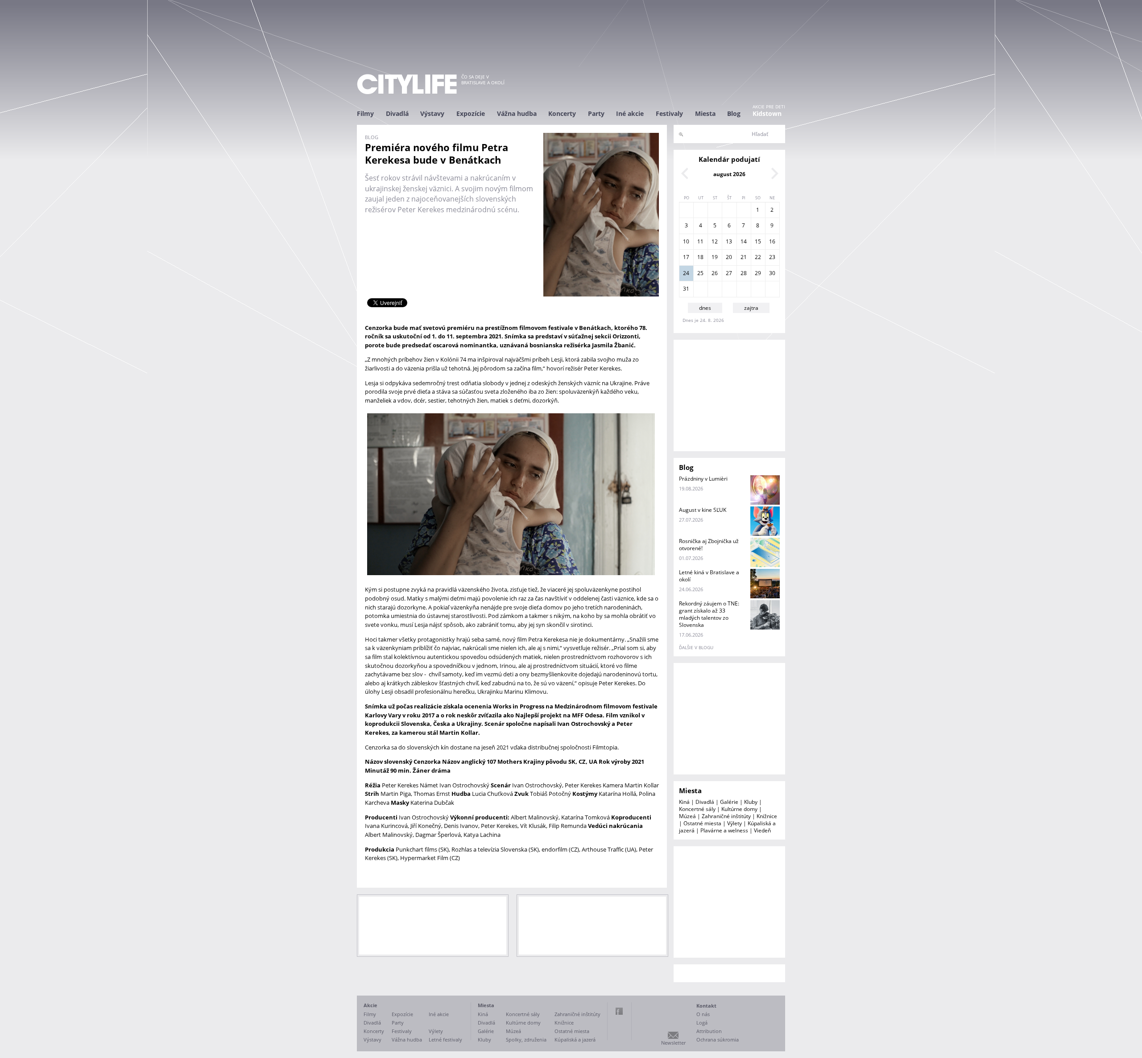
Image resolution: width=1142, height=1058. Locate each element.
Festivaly (669, 113)
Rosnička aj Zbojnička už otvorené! (709, 544)
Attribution (709, 1031)
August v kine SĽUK (702, 510)
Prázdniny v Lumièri (703, 478)
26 (715, 273)
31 (686, 288)
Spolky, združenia (526, 1039)
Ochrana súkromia (717, 1039)
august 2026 (729, 174)
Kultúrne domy (739, 809)
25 (700, 273)
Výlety (734, 823)
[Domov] (407, 84)
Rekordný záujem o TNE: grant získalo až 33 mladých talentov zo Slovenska (709, 614)
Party (596, 113)
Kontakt (706, 1005)
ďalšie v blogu (696, 647)
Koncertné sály (697, 809)
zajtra (751, 308)
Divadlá (397, 113)
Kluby (750, 802)
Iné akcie (630, 113)
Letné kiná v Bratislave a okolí (709, 575)
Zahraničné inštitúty (726, 816)
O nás (703, 1014)
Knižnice (767, 816)
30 (772, 273)
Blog (734, 113)
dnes (705, 308)
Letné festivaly (445, 1039)
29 (758, 273)
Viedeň (762, 830)
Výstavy (432, 113)
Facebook (619, 1011)
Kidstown (767, 113)
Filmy (365, 113)
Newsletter (673, 1042)
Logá (702, 1022)
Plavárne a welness (724, 830)
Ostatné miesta (702, 823)
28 (744, 273)
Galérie (729, 802)
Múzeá (687, 816)
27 (729, 273)
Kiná (684, 802)
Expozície (470, 113)
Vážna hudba (517, 113)
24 (686, 273)
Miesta (705, 113)
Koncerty (562, 113)
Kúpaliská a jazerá (575, 1039)
